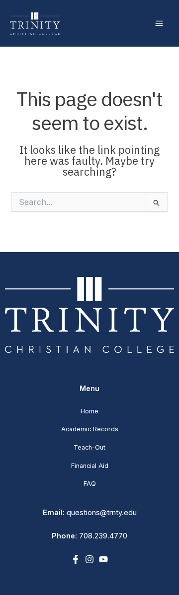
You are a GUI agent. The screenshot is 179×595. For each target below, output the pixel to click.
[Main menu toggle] (159, 23)
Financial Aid (89, 465)
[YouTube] (103, 559)
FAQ (90, 483)
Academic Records (89, 429)
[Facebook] (75, 559)
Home (89, 411)
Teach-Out (89, 447)
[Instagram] (89, 559)
